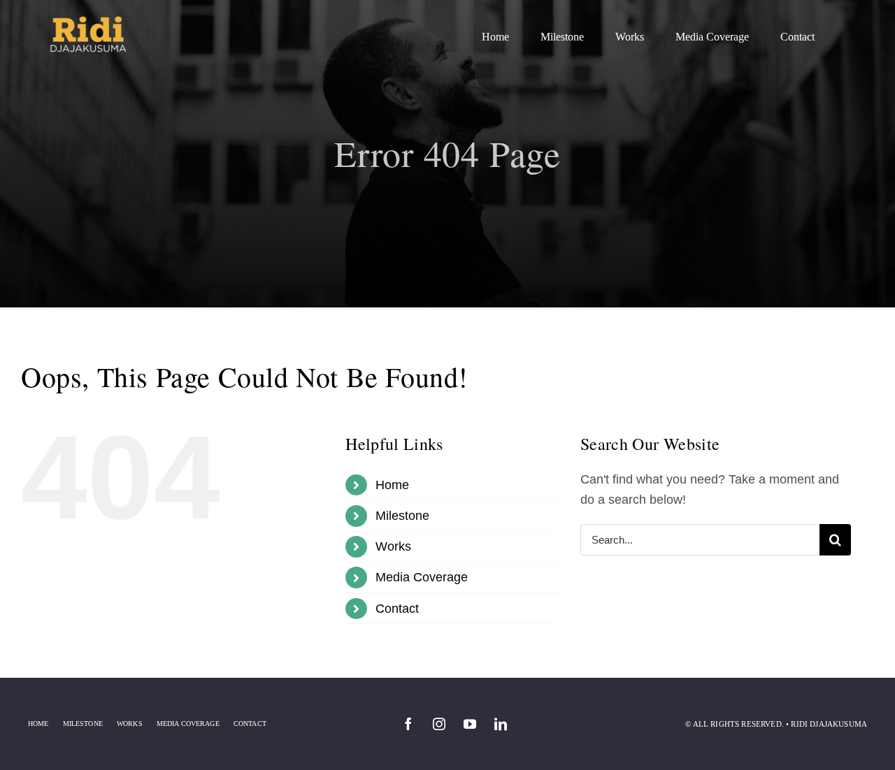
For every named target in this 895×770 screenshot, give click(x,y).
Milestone (402, 516)
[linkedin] (501, 724)
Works (393, 546)
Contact (397, 609)
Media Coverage (421, 577)
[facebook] (408, 724)
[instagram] (439, 724)
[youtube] (470, 724)
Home (392, 485)
